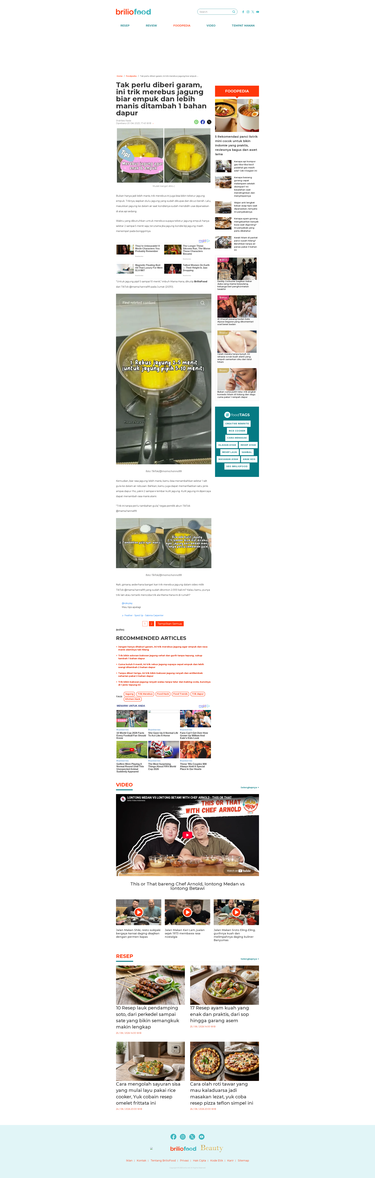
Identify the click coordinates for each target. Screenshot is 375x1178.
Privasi (184, 1160)
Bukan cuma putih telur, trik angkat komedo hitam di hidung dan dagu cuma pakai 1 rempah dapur (236, 394)
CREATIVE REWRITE (237, 423)
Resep (124, 25)
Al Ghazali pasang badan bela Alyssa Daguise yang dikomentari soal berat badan (235, 322)
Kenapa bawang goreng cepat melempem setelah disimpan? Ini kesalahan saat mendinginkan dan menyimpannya (244, 186)
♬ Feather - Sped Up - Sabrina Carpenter (142, 615)
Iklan (129, 1160)
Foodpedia (181, 25)
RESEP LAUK (229, 452)
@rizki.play (127, 603)
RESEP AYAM (248, 445)
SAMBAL (247, 452)
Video (211, 25)
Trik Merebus (145, 694)
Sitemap (243, 1160)
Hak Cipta (199, 1160)
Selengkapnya (249, 787)
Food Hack (163, 694)
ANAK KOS (249, 459)
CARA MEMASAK (237, 437)
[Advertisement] (187, 51)
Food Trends (180, 694)
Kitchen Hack (132, 699)
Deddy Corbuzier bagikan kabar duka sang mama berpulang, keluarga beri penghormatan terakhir (234, 285)
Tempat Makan (243, 25)
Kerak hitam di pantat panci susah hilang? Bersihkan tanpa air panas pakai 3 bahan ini (246, 243)
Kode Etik (216, 1160)
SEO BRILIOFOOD (237, 466)
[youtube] (257, 11)
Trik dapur (198, 694)
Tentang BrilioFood (163, 1160)
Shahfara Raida (123, 120)
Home (119, 76)
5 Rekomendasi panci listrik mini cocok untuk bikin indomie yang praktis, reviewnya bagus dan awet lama (236, 145)
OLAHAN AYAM (227, 445)
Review (151, 25)
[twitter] (253, 11)
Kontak (141, 1160)
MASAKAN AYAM (228, 459)
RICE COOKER (237, 430)
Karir (230, 1160)
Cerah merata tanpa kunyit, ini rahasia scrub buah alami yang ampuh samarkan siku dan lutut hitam (234, 358)
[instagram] (248, 11)
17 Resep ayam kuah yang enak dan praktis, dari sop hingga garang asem (219, 1014)
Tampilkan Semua (169, 623)
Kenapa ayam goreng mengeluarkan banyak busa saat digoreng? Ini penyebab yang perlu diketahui (246, 224)
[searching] (233, 11)
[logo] (133, 11)
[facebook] (243, 11)
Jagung (129, 694)
